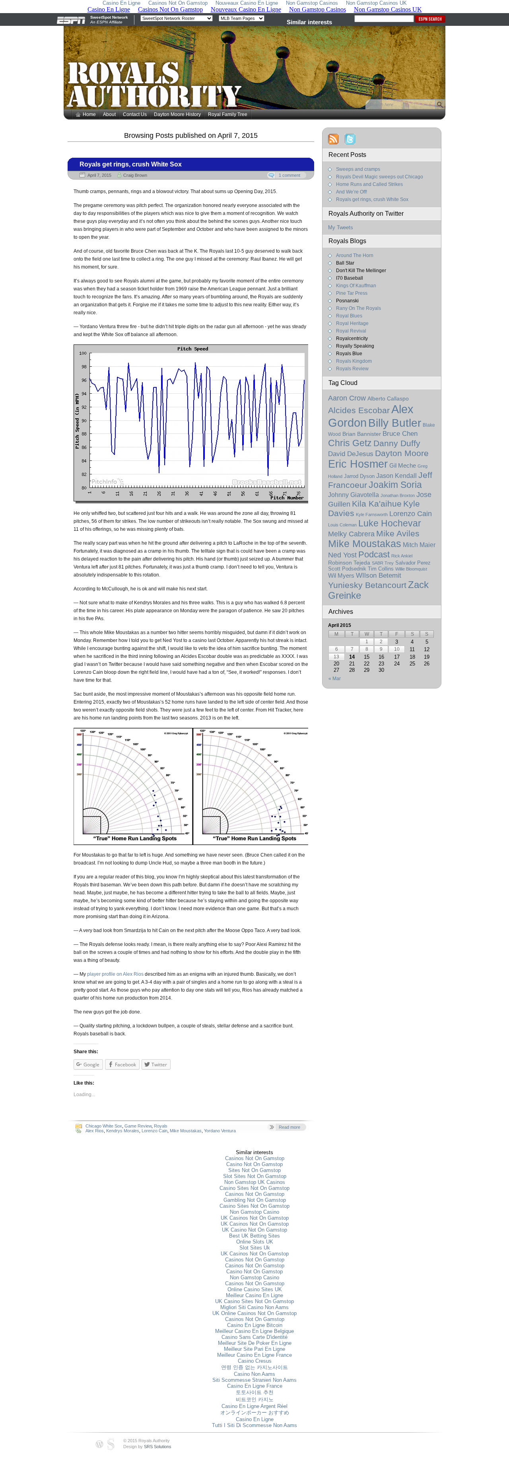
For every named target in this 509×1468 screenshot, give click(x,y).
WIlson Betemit (378, 575)
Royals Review (352, 368)
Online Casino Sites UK (254, 1289)
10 (397, 649)
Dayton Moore (402, 453)
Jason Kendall (396, 475)
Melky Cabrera (351, 534)
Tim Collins (381, 569)
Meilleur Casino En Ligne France (254, 1355)
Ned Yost (342, 555)
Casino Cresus (255, 1361)
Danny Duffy (396, 443)
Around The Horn (354, 255)
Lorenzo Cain (154, 1130)
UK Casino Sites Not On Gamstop (254, 1301)
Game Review (138, 1126)
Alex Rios (94, 1130)
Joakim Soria (395, 485)
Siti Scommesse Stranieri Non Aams (254, 1380)
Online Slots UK (254, 1242)
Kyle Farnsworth (372, 514)
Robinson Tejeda (349, 563)
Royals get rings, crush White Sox (131, 164)
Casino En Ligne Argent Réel (254, 1406)
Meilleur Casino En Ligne (254, 1295)
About (109, 114)
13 (336, 657)
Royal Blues (349, 316)
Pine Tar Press (351, 293)
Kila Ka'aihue (377, 503)
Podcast (374, 554)
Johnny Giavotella (353, 494)
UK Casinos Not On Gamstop (255, 1218)
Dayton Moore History (177, 114)
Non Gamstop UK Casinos (254, 1182)
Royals (160, 1126)
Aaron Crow (347, 398)
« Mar (334, 678)
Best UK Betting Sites (254, 1236)
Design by (147, 1446)
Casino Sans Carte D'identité (254, 1337)
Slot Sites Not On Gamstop (254, 1176)
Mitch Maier (419, 545)
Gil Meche (402, 465)
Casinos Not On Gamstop (254, 1158)
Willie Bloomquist (411, 569)
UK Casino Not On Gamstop (254, 1230)
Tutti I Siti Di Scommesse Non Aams (254, 1425)
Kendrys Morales (122, 1130)
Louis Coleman (342, 524)
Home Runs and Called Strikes (369, 184)
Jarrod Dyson (359, 476)
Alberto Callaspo (388, 398)
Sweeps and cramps (358, 169)
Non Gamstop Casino (254, 1212)
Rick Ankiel (401, 555)
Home (89, 114)
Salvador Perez (413, 563)
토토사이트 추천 (255, 1392)
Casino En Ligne (255, 1419)
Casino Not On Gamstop (254, 1164)
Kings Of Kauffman (356, 285)
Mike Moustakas (186, 1130)
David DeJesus (350, 454)
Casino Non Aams (254, 1374)
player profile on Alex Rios (115, 974)
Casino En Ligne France (254, 1386)
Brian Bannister (361, 434)
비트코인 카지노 (255, 1399)
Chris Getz (350, 443)
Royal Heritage (352, 323)
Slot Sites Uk (254, 1248)
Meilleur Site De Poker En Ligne (254, 1343)
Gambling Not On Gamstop (254, 1200)
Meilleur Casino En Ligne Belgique (254, 1331)
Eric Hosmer (358, 464)
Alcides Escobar (359, 410)
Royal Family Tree (227, 114)
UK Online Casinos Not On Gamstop (254, 1313)
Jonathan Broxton (398, 495)
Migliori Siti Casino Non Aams (254, 1307)
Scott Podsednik (347, 569)
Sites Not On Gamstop (254, 1170)
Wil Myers (341, 575)
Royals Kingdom (354, 361)
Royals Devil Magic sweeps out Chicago (379, 177)
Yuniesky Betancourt (367, 585)
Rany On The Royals (358, 308)
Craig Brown (135, 175)
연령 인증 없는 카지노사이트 (254, 1367)
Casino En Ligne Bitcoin (254, 1325)
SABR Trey (383, 563)
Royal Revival (351, 331)
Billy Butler (394, 423)
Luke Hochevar (389, 523)
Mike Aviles (398, 533)
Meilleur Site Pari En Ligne (254, 1349)
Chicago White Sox (103, 1126)
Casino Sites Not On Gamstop (254, 1188)
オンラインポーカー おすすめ (254, 1413)
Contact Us (135, 114)
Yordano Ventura (220, 1130)
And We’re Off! (351, 192)
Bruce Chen (400, 433)
